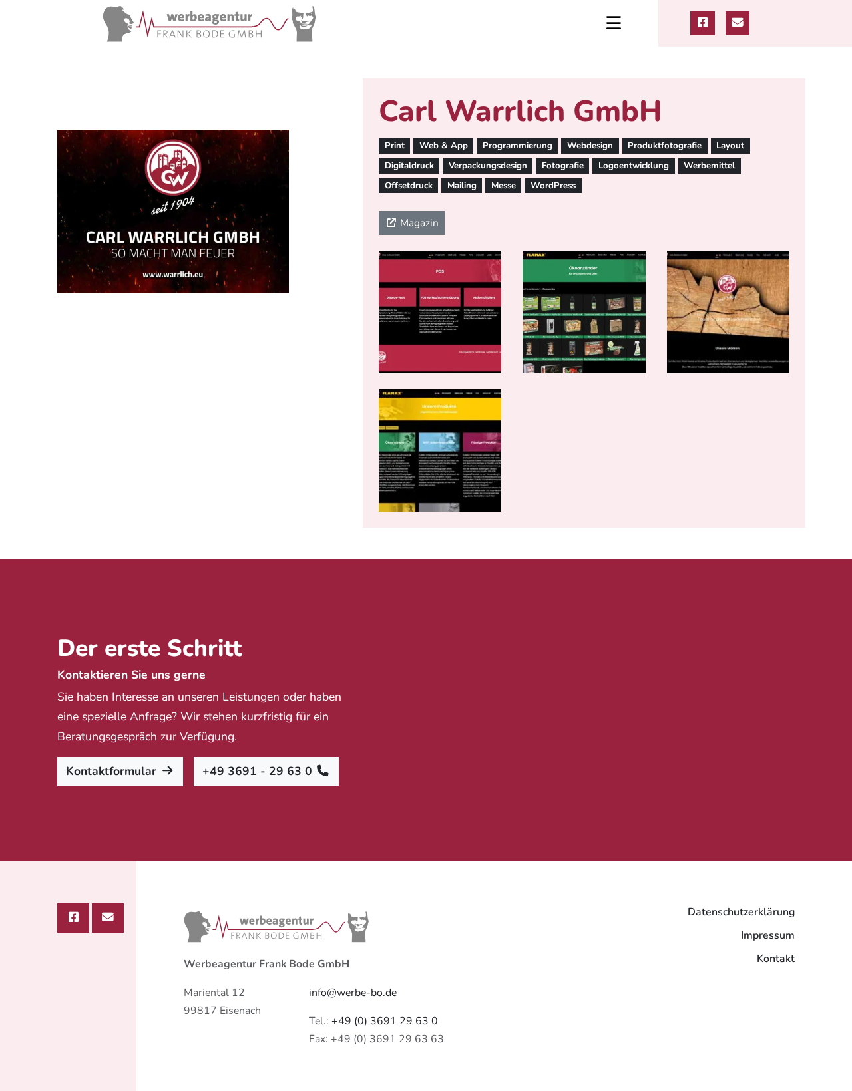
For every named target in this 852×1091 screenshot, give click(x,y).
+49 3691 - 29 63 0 (259, 771)
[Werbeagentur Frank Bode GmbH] (210, 23)
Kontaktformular (113, 771)
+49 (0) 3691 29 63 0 (384, 1021)
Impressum (768, 935)
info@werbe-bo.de (353, 992)
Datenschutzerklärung (741, 912)
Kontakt (776, 958)
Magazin (418, 223)
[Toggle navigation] (613, 23)
